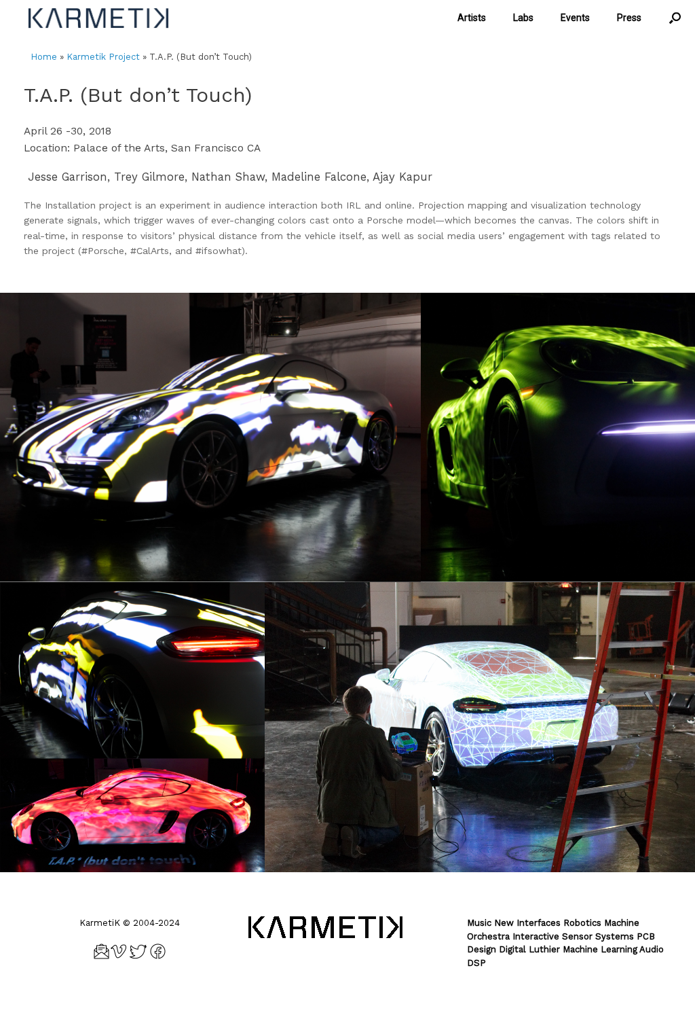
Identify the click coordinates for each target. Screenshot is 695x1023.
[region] (347, 438)
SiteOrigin (368, 996)
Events (575, 17)
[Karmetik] (98, 18)
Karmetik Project (103, 57)
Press (629, 17)
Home (44, 57)
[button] (675, 18)
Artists (471, 17)
